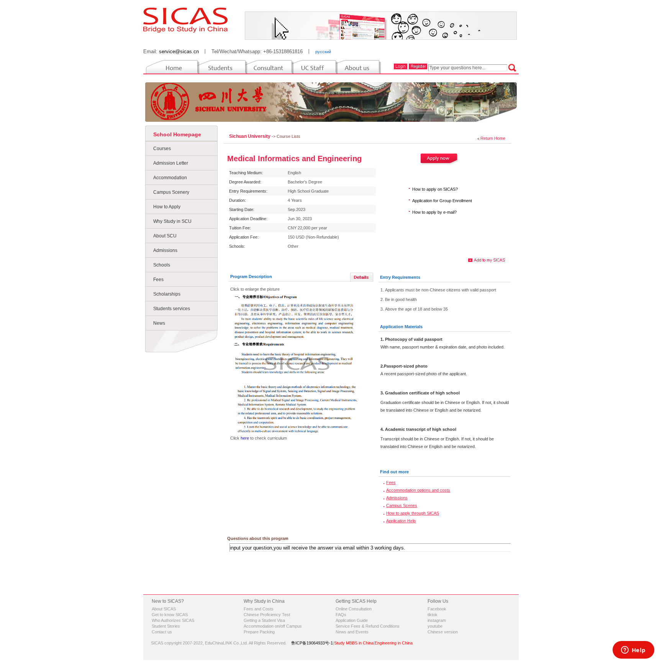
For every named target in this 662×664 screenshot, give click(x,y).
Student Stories (166, 626)
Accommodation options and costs (418, 490)
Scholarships (166, 294)
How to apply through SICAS (412, 513)
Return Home (492, 138)
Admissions (165, 250)
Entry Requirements (400, 277)
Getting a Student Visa (264, 620)
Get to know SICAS (170, 614)
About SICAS (164, 609)
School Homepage (177, 134)
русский (323, 51)
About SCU (165, 236)
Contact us (162, 632)
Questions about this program (257, 538)
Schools (161, 265)
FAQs (341, 614)
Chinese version (443, 632)
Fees (158, 279)
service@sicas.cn (179, 51)
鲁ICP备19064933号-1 (312, 643)
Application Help (401, 520)
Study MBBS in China (354, 643)
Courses (162, 148)
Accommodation (170, 177)
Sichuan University (250, 136)
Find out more (394, 471)
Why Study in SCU (172, 221)
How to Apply (166, 206)
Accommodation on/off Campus (273, 626)
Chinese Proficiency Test (267, 614)
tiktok (433, 614)
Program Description (251, 276)
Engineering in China (394, 643)
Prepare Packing (259, 632)
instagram (437, 620)
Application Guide (352, 620)
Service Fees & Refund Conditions (368, 626)
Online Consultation (354, 609)
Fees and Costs (259, 609)
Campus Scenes (401, 505)
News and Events (352, 632)
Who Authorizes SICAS (173, 620)
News (159, 323)
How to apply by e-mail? (434, 212)
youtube (435, 626)
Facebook (437, 609)
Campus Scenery (171, 192)
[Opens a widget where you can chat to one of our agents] (633, 650)
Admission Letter (170, 163)
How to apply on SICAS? (435, 189)
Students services (171, 308)
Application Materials (401, 326)
